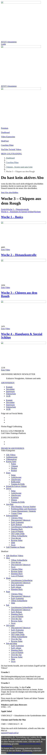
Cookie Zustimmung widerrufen (19, 753)
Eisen (8, 473)
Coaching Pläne (7, 145)
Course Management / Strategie (23, 511)
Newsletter (10, 389)
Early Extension (17, 522)
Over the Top (16, 619)
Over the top (16, 538)
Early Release (16, 525)
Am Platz (9, 504)
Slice (8, 558)
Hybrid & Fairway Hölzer (16, 486)
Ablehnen (32, 744)
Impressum (10, 391)
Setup (13, 475)
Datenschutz (11, 394)
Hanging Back (17, 529)
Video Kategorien (8, 137)
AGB (8, 396)
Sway (13, 545)
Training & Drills (18, 484)
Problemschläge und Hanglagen (23, 509)
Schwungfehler (12, 516)
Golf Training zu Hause (15, 547)
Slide (13, 543)
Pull (7, 605)
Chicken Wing (16, 518)
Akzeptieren (23, 744)
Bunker (14, 470)
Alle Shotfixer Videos (14, 556)
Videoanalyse (11, 459)
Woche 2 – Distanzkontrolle (18, 255)
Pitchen (14, 468)
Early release (16, 587)
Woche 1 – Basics (12, 217)
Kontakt (9, 387)
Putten (13, 464)
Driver (8, 488)
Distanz (14, 500)
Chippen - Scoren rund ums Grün (19, 167)
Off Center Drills (17, 534)
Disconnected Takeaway (20, 520)
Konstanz (15, 497)
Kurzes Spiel (11, 461)
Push (8, 592)
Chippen (14, 466)
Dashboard (5, 132)
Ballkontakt (15, 482)
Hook (8, 578)
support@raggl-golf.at (9, 733)
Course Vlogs (16, 513)
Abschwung (16, 479)
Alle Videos (10, 455)
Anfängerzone (11, 457)
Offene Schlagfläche (19, 536)
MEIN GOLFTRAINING (11, 154)
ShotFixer (5, 141)
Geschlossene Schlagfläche (21, 527)
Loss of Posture (17, 531)
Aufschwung (16, 477)
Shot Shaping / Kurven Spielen (23, 507)
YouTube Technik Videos (11, 149)
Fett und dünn (11, 643)
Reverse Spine (16, 540)
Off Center (10, 625)
